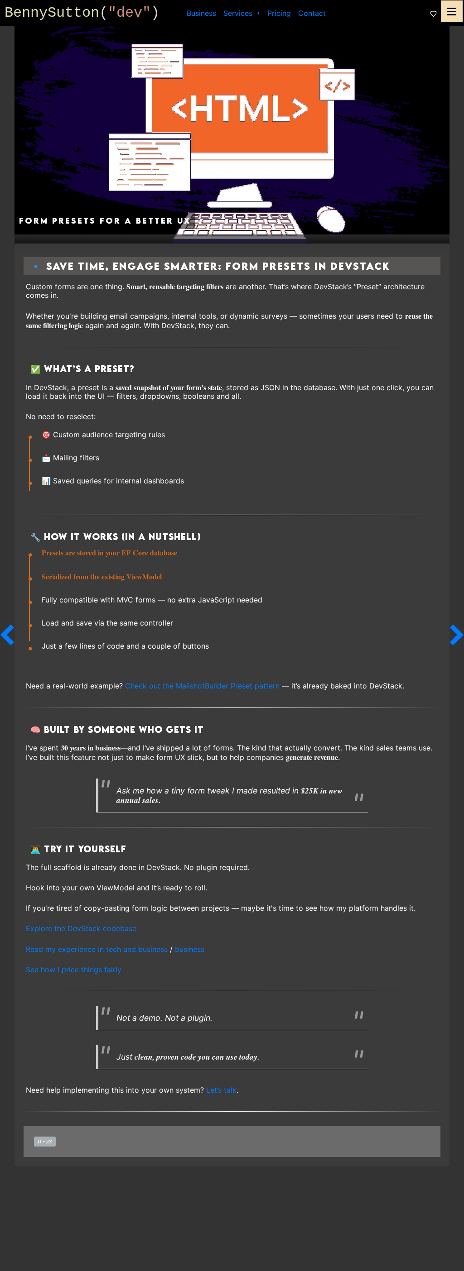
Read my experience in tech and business (97, 949)
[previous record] (7, 635)
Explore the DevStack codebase (81, 928)
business (189, 949)
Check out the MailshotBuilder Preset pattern (202, 685)
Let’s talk (221, 1089)
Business (201, 13)
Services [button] (239, 13)
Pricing (279, 13)
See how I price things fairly (73, 969)
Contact (312, 13)
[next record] (457, 635)
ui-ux (45, 1141)
